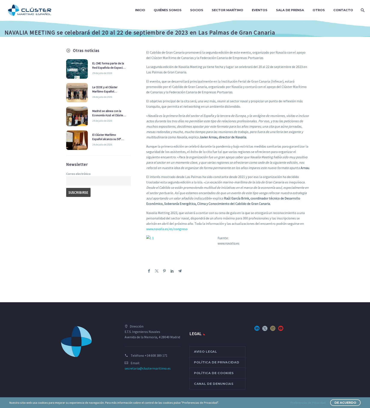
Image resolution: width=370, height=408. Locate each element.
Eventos (259, 10)
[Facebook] (149, 271)
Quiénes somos (168, 10)
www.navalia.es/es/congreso (167, 229)
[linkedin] (257, 330)
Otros (319, 10)
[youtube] (280, 330)
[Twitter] (156, 271)
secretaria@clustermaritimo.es (148, 368)
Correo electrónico (78, 174)
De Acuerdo (345, 403)
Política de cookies (214, 373)
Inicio (140, 10)
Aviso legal (205, 352)
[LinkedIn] (172, 271)
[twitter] (264, 330)
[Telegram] (180, 271)
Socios (196, 10)
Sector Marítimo (227, 10)
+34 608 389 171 (156, 355)
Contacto (343, 10)
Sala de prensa (290, 10)
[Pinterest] (164, 271)
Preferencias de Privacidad (308, 403)
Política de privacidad (216, 362)
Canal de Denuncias (214, 384)
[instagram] (272, 330)
